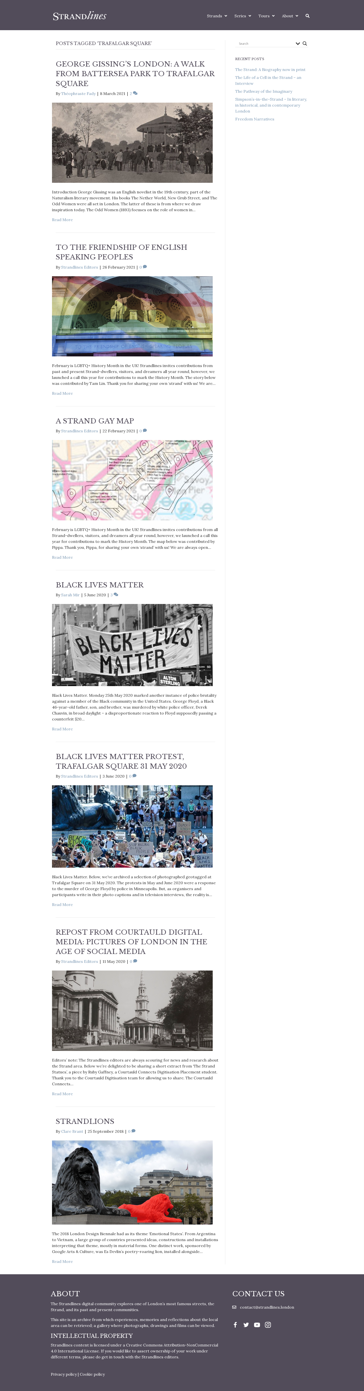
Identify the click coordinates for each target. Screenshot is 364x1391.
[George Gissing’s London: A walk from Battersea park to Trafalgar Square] (132, 142)
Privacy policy (64, 1374)
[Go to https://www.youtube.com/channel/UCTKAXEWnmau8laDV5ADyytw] (257, 1325)
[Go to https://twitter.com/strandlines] (246, 1325)
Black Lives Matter (100, 585)
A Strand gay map (95, 421)
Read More (62, 219)
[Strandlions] (132, 1182)
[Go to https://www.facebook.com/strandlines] (235, 1325)
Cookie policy (92, 1374)
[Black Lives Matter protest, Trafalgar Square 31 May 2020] (132, 826)
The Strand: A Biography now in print (270, 69)
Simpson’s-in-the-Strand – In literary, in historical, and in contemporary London (271, 105)
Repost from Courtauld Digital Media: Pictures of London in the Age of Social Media (131, 942)
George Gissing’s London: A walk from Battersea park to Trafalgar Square (135, 74)
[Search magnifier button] (304, 43)
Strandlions (85, 1121)
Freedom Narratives (254, 118)
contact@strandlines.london (267, 1307)
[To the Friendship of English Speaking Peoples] (132, 315)
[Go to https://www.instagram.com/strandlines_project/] (268, 1325)
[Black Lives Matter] (132, 644)
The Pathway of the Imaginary (263, 91)
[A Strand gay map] (132, 479)
